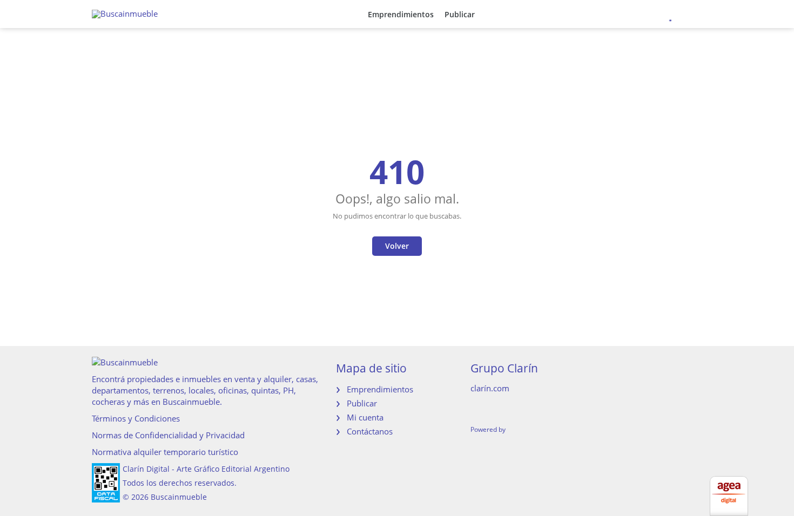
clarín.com (489, 388)
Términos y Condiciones (136, 418)
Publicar (460, 14)
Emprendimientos (401, 14)
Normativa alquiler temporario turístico (165, 451)
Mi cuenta (365, 417)
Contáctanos (370, 431)
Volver (397, 246)
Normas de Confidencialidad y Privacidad (168, 435)
